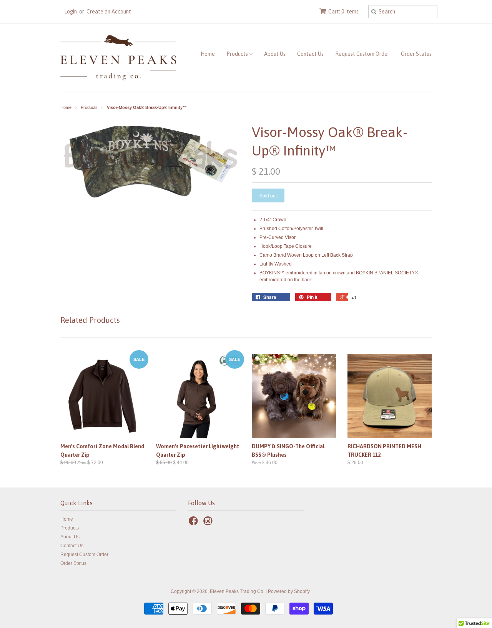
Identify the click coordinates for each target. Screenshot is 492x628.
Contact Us (310, 54)
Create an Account (108, 11)
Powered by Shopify (289, 591)
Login (70, 11)
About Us (275, 54)
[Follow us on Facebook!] (194, 523)
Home (208, 54)
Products (237, 54)
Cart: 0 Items (343, 11)
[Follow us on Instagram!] (209, 523)
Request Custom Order (362, 54)
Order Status (416, 54)
